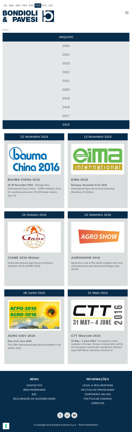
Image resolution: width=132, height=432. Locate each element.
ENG (11, 5)
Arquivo (66, 37)
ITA (5, 5)
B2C (34, 394)
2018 (66, 107)
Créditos (97, 403)
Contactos (34, 385)
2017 (66, 116)
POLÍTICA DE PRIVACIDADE (97, 389)
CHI (51, 5)
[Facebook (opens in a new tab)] (60, 415)
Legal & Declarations (97, 385)
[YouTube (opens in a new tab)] (74, 415)
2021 (66, 81)
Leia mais (34, 170)
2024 (66, 54)
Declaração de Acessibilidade (34, 398)
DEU (18, 5)
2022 (66, 72)
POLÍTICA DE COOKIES (98, 398)
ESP (31, 5)
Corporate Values (98, 394)
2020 (66, 89)
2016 (66, 124)
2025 (66, 46)
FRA (24, 5)
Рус (44, 5)
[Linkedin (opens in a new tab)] (67, 415)
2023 (66, 63)
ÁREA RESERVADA (34, 389)
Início (5, 29)
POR (38, 5)
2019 (66, 98)
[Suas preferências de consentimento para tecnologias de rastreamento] (6, 426)
